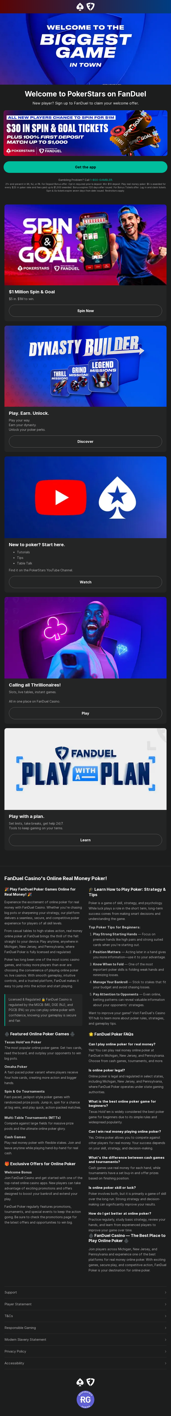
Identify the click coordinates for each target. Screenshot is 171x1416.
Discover (85, 441)
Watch (86, 582)
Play (85, 713)
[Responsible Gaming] (85, 1399)
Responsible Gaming (20, 1328)
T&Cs (8, 1316)
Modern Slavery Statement (25, 1339)
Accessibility (14, 1363)
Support (10, 1292)
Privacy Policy (15, 1351)
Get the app (85, 167)
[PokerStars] (85, 1382)
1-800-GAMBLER (101, 180)
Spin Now (85, 311)
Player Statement (18, 1304)
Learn (85, 840)
